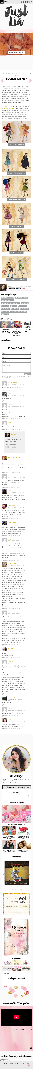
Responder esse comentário (12, 390)
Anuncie (26, 1063)
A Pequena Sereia (22, 297)
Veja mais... (6, 973)
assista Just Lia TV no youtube (16, 1003)
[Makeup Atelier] (26, 963)
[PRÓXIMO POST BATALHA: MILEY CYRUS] (31, 80)
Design (16, 75)
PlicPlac (25, 1067)
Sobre (12, 1063)
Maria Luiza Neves (14, 457)
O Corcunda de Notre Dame (18, 311)
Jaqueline (11, 648)
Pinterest (30, 2)
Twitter (28, 2)
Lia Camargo (12, 1067)
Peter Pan (6, 314)
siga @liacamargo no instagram (16, 1056)
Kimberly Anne (9, 108)
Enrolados (6, 308)
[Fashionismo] (16, 968)
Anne (9, 490)
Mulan (5, 311)
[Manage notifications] (28, 1065)
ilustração (25, 308)
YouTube (21, 2)
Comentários (26, 286)
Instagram (23, 2)
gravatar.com (6, 377)
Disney (14, 306)
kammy (10, 404)
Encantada (23, 306)
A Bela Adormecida (8, 297)
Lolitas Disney (16, 79)
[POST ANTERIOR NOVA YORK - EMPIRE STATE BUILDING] (2, 80)
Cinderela (6, 306)
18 (31, 73)
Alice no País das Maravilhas (11, 303)
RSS (32, 2)
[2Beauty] (16, 963)
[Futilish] (7, 963)
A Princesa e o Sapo (8, 300)
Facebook (25, 2)
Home (6, 1063)
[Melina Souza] (7, 968)
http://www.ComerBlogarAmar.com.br (13, 416)
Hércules (15, 308)
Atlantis (25, 303)
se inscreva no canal (23, 1048)
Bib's (9, 719)
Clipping (18, 1063)
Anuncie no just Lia (15, 787)
